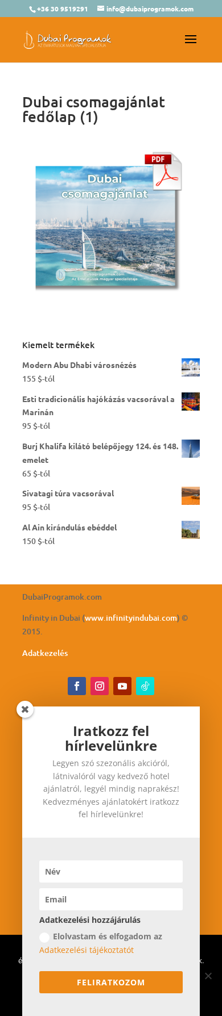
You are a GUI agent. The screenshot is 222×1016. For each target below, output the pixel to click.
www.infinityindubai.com (131, 617)
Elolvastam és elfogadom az (100, 943)
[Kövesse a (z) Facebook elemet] (77, 686)
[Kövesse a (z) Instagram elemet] (100, 686)
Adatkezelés (45, 652)
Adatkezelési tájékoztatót (86, 949)
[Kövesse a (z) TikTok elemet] (145, 686)
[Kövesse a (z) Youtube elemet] (122, 686)
